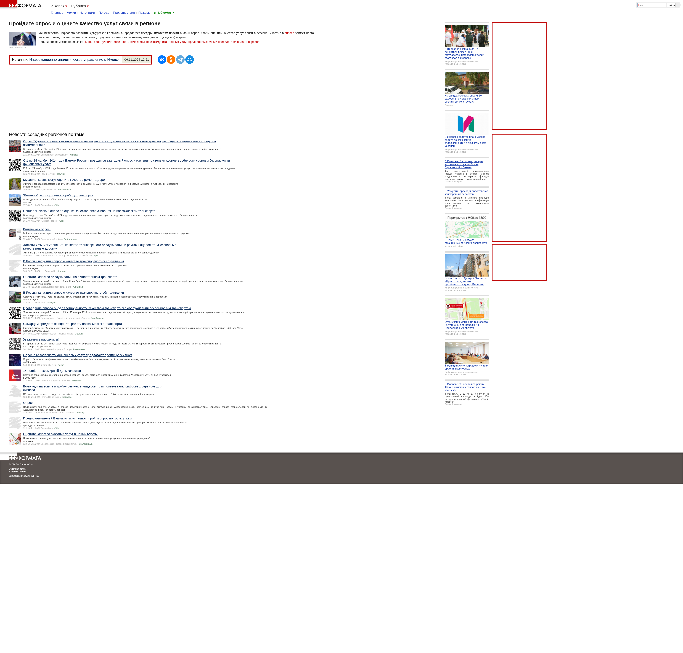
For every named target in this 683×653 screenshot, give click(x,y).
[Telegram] (180, 59)
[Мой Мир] (189, 59)
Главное (57, 12)
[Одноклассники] (171, 59)
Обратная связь (17, 469)
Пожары (144, 12)
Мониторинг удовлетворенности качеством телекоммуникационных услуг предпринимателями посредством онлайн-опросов (172, 42)
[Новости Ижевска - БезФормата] (21, 4)
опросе (289, 33)
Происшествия (124, 12)
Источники (87, 12)
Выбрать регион (17, 471)
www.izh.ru (20, 47)
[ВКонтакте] (162, 59)
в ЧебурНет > (164, 12)
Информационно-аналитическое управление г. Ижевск (74, 59)
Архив (71, 12)
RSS (37, 476)
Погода (104, 12)
